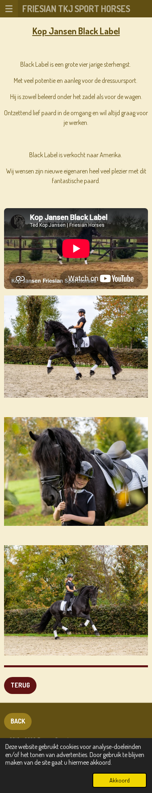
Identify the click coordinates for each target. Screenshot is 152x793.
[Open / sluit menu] (9, 8)
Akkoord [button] (119, 780)
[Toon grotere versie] (76, 346)
